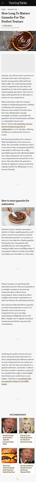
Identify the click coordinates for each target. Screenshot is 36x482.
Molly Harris (8, 25)
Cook (4, 9)
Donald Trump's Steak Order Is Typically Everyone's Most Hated (8, 440)
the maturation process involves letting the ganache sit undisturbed (17, 126)
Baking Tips (12, 9)
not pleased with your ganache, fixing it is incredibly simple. (16, 381)
